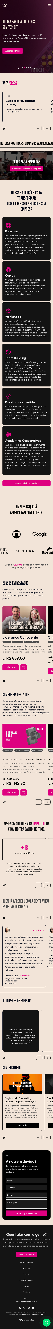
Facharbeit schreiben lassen (18, 294)
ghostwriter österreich (16, 244)
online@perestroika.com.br (26, 1302)
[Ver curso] (24, 620)
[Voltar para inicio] (4, 5)
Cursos (26, 1268)
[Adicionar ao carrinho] (23, 667)
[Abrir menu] (49, 5)
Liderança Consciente (20, 637)
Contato (26, 1292)
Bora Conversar (26, 1254)
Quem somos (26, 1262)
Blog (27, 1286)
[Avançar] (34, 68)
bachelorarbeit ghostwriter (23, 330)
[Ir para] (22, 1102)
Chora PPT (25, 976)
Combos (26, 1274)
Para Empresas (26, 1280)
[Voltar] (18, 68)
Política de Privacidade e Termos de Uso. (26, 1315)
